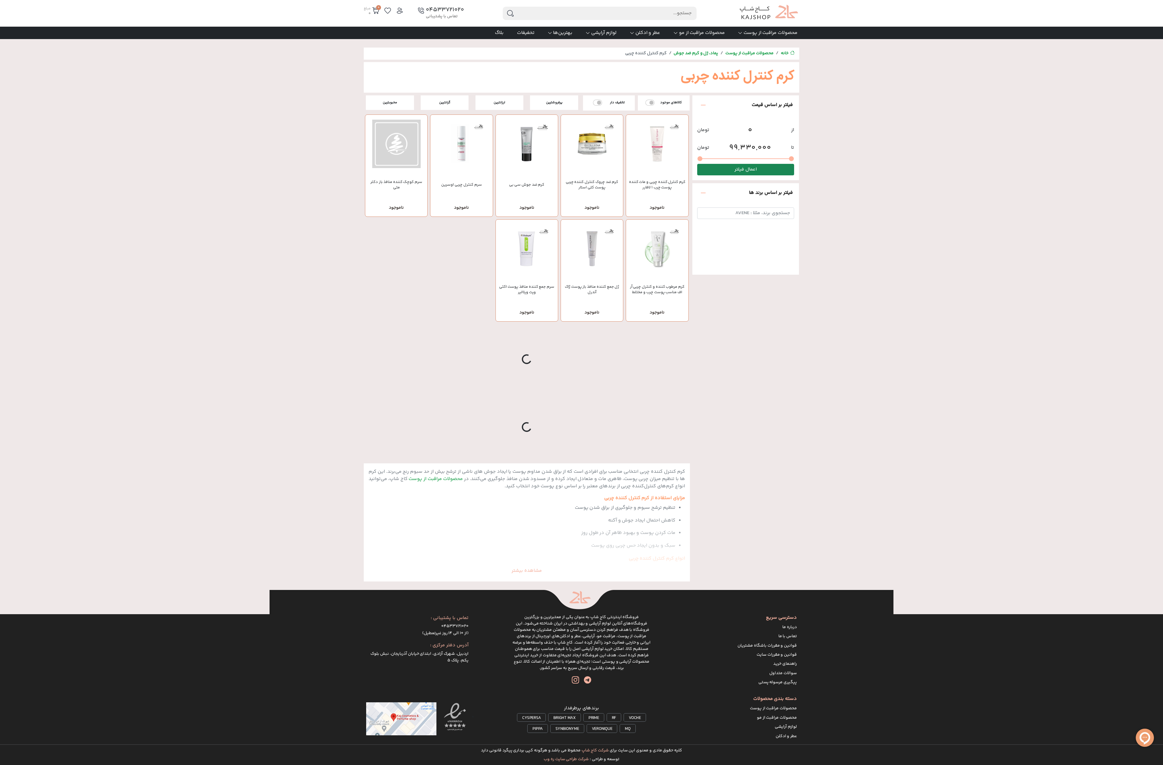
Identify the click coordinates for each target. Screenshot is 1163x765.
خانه (785, 53)
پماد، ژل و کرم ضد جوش (696, 53)
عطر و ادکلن (648, 33)
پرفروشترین (554, 102)
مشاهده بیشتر (527, 571)
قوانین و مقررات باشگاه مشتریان (767, 645)
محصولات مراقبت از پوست (770, 33)
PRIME (593, 718)
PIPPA (537, 729)
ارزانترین (499, 102)
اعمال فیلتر (745, 170)
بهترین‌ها (562, 33)
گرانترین (444, 102)
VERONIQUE (602, 729)
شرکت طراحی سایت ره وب (566, 759)
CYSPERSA (531, 718)
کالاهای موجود (671, 102)
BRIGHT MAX (564, 718)
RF (614, 718)
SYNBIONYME (567, 729)
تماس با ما (787, 636)
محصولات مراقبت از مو (702, 33)
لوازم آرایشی (604, 33)
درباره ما (789, 627)
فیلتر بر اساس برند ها (771, 193)
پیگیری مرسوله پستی (777, 682)
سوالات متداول (783, 673)
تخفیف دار (617, 102)
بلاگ (499, 33)
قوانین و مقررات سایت (777, 654)
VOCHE (635, 718)
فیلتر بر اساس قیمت (772, 105)
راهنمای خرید (785, 664)
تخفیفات (526, 33)
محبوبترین (390, 102)
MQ (628, 729)
